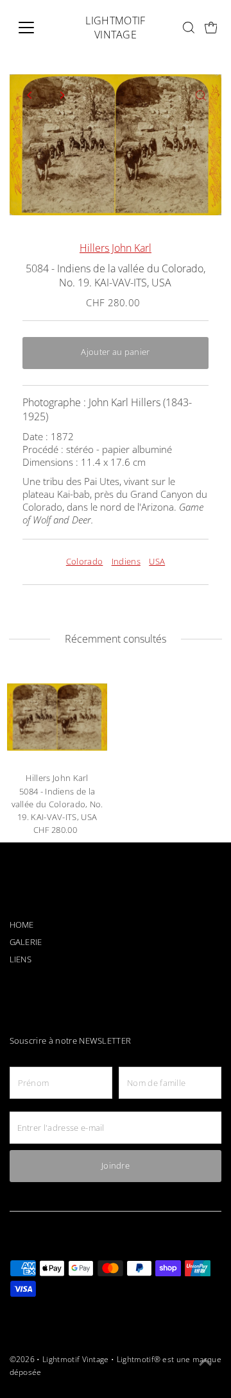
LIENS (21, 959)
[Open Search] (188, 27)
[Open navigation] (34, 28)
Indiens (126, 561)
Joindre (115, 1165)
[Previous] (30, 95)
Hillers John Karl (115, 248)
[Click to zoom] (200, 95)
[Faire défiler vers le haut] (205, 1363)
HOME (22, 924)
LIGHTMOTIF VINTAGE (115, 27)
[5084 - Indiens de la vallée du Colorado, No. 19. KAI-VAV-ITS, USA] (57, 717)
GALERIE (26, 942)
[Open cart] (211, 28)
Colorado (84, 561)
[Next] (61, 95)
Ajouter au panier (115, 352)
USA (157, 561)
